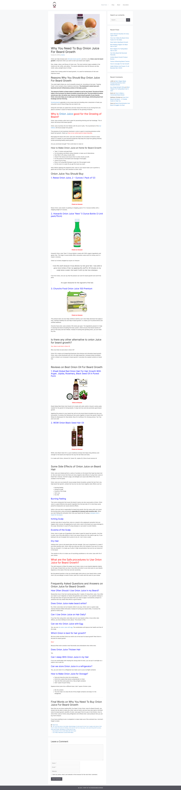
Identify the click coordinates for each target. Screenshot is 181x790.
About (118, 5)
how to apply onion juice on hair (93, 726)
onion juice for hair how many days (77, 727)
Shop (113, 5)
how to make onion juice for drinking (59, 727)
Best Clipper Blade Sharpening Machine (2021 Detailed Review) (118, 82)
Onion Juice (66, 113)
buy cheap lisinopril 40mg (117, 87)
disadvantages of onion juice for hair (77, 726)
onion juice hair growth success (93, 727)
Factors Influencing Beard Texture (119, 61)
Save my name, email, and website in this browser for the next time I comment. (75, 774)
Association (126, 5)
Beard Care (104, 5)
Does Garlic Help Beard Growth (119, 42)
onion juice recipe (55, 729)
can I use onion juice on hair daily (60, 726)
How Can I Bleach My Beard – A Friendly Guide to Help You (119, 99)
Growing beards (55, 102)
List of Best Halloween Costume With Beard (63, 732)
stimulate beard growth (74, 59)
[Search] (128, 20)
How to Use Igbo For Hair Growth (119, 64)
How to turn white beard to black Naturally (80, 133)
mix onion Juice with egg (65, 627)
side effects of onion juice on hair (67, 729)
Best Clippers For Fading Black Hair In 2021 (120, 88)
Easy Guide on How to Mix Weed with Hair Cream (64, 730)
